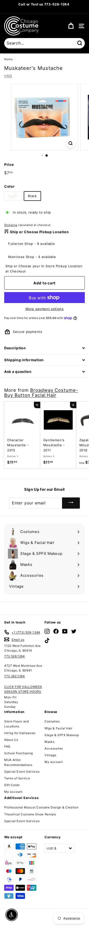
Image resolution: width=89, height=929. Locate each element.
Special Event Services (22, 771)
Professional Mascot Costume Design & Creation (41, 807)
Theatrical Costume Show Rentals (30, 814)
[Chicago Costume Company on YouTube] (64, 631)
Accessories (53, 748)
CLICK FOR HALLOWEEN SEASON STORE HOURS (23, 689)
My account (13, 792)
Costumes (52, 721)
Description (15, 348)
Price (9, 164)
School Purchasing (18, 753)
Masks (49, 742)
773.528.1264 (14, 656)
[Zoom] (70, 143)
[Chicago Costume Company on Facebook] (56, 631)
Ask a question (18, 371)
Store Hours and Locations (16, 723)
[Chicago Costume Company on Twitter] (73, 631)
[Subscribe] (71, 503)
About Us (11, 740)
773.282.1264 (14, 676)
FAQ (7, 746)
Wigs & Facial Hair (58, 728)
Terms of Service (17, 778)
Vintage (50, 755)
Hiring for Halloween (20, 733)
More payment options (44, 309)
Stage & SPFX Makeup (61, 735)
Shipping (10, 225)
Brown (13, 196)
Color (9, 186)
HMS (8, 76)
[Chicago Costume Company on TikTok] (47, 640)
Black (32, 196)
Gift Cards (12, 785)
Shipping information (24, 360)
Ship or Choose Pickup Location (39, 232)
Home (8, 59)
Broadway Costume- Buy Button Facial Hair (41, 392)
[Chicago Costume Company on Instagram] (47, 631)
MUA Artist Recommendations (18, 762)
